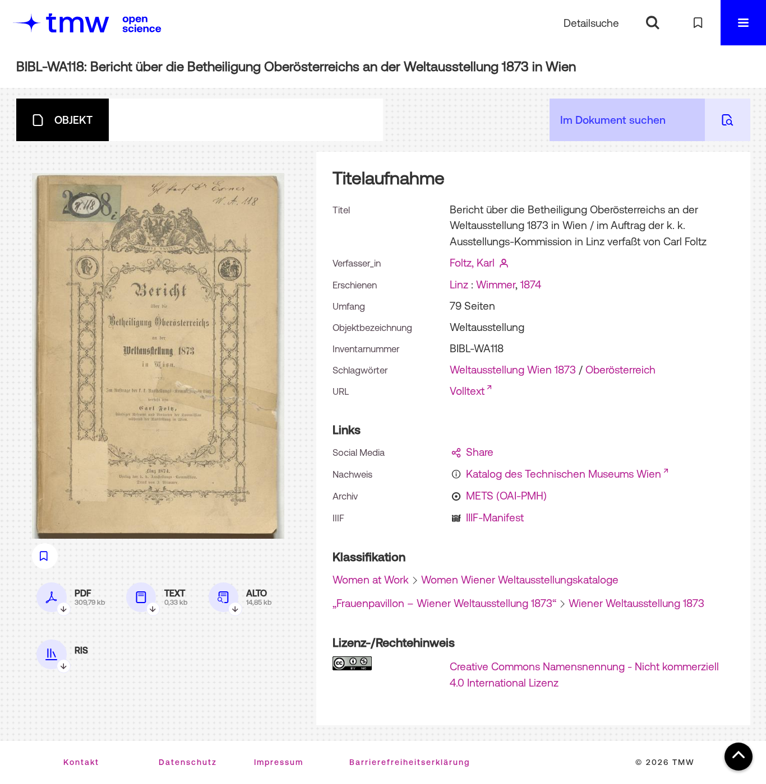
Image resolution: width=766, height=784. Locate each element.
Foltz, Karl (472, 262)
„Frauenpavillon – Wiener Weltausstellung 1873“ (444, 603)
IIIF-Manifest (495, 517)
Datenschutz (188, 762)
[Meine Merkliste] (698, 22)
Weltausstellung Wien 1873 (513, 369)
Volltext (467, 391)
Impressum (278, 762)
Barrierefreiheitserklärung (409, 762)
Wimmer (495, 284)
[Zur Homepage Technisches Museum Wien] (61, 23)
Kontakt (81, 762)
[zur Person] (504, 262)
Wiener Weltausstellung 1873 (636, 603)
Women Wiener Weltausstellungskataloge (520, 579)
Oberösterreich (620, 369)
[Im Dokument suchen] (727, 120)
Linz (459, 284)
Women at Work (371, 579)
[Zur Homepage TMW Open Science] (141, 24)
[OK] (652, 22)
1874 (530, 284)
